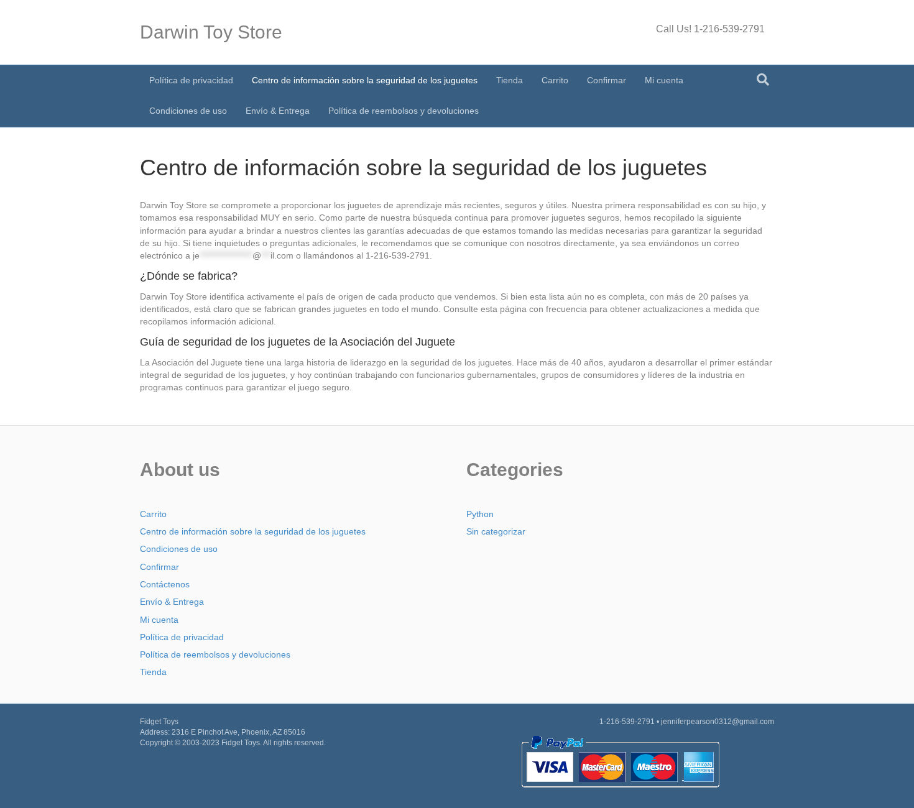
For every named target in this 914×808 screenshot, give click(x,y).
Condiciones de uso (188, 111)
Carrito (555, 80)
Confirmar (606, 80)
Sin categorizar (495, 531)
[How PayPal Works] (620, 760)
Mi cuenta (664, 80)
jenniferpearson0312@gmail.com (717, 721)
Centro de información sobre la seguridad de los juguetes (365, 80)
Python (480, 514)
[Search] (763, 79)
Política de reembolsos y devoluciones (403, 111)
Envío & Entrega (278, 111)
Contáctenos (165, 584)
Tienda (509, 80)
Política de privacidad (191, 80)
